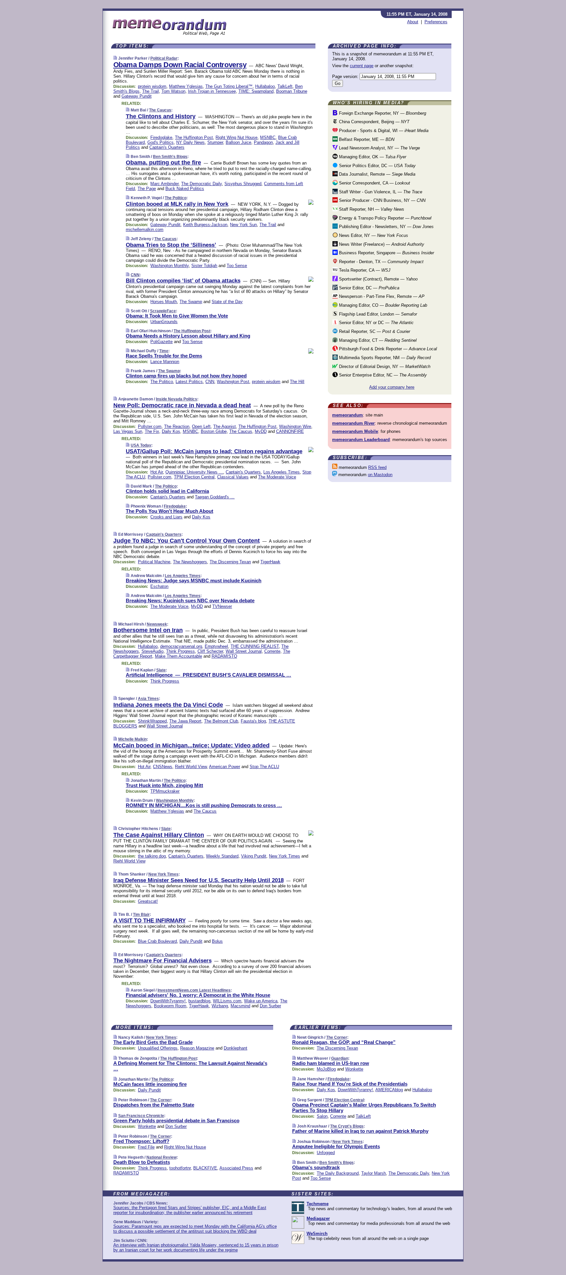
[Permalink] (115, 58)
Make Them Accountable (178, 656)
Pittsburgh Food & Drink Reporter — (387, 348)
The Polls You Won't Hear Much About (169, 511)
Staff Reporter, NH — (371, 209)
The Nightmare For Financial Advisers (162, 960)
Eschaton (159, 586)
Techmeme (318, 1203)
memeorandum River (353, 423)
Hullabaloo (265, 86)
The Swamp (190, 301)
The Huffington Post (194, 137)
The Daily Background (338, 1173)
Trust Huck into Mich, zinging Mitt (164, 785)
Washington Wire (295, 426)
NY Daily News (190, 142)
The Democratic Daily (201, 183)
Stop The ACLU (264, 766)
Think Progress (180, 651)
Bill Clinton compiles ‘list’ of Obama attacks (183, 281)
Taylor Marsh (373, 1173)
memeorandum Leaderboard (361, 439)
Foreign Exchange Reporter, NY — (382, 113)
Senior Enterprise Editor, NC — (382, 375)
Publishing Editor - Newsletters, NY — (386, 226)
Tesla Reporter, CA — (364, 270)
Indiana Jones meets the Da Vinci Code (168, 705)
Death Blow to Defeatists (141, 1162)
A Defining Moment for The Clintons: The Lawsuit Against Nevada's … (190, 1066)
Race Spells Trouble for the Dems (164, 355)
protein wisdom (152, 86)
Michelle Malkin (132, 739)
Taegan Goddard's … (215, 496)
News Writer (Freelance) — (381, 244)
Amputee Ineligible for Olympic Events (336, 1146)
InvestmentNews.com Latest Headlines (194, 990)
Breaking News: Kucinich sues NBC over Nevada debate (190, 600)
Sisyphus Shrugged (242, 183)
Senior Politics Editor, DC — (377, 165)
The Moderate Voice (277, 476)
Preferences (435, 21)
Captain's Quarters (166, 147)
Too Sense (237, 265)
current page (361, 65)
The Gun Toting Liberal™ (229, 86)
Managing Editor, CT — (377, 340)
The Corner (160, 1100)
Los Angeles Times (281, 472)
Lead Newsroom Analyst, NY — (379, 147)
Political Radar (164, 58)
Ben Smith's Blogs (170, 157)
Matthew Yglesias (186, 86)
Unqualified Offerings (158, 1048)
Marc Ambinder (164, 183)
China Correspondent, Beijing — (373, 121)
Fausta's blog (253, 721)
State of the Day (227, 301)
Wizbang (220, 1005)
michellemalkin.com (144, 229)
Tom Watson (173, 91)
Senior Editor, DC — (368, 287)
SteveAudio (152, 651)
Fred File (146, 1147)
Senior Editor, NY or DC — (376, 322)
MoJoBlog (326, 1069)
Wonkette (147, 1126)
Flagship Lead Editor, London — (377, 314)
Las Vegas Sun (127, 431)
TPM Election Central (194, 476)
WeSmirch (317, 1233)
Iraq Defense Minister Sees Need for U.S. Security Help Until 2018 (198, 880)
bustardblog (199, 1000)
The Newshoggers (190, 561)
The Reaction (176, 426)
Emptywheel (216, 646)
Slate (161, 670)
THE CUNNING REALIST (255, 646)
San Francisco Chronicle (141, 1116)
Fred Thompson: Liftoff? (141, 1141)
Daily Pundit (190, 941)
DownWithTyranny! (168, 1000)
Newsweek (157, 624)
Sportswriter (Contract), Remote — (378, 279)
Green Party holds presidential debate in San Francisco (176, 1120)
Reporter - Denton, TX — (381, 261)
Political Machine (154, 561)
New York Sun (243, 224)
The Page (147, 188)
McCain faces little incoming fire (150, 1084)
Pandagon (263, 142)
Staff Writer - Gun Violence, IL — (380, 191)
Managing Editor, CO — (382, 305)
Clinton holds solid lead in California (167, 491)
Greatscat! (148, 901)
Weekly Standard (222, 856)
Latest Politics (189, 381)
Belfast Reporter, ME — (366, 139)
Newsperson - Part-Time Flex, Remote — (381, 296)
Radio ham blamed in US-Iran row (330, 1063)
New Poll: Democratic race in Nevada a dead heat (182, 405)
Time (163, 351)
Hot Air (156, 472)
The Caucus (160, 110)
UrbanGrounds (164, 321)
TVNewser (222, 606)
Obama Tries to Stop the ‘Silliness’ (171, 245)
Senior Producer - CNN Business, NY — (381, 200)
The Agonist (224, 426)
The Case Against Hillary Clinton (158, 835)
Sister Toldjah (204, 265)
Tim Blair (141, 915)
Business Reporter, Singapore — (386, 252)
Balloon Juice (238, 142)
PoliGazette (161, 341)
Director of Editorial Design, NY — (384, 366)
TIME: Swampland (256, 91)
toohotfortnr (180, 1168)
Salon (322, 1116)
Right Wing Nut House (236, 137)
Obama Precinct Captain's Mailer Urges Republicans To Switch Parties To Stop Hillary (364, 1107)
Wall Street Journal (244, 651)
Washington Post (233, 381)
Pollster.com (149, 426)
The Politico (175, 198)
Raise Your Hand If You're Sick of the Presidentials (349, 1084)
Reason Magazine (197, 1048)
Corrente (272, 651)
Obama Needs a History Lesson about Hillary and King (188, 335)
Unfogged (326, 1152)
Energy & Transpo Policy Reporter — (384, 218)
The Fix (152, 431)
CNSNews (162, 766)
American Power (224, 766)
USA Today (141, 445)
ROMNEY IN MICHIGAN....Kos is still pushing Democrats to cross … (204, 805)
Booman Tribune (291, 91)
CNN (135, 275)
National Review (161, 1157)
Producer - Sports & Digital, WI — (383, 130)
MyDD (261, 431)
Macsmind (240, 1005)
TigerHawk (270, 561)
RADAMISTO (224, 656)
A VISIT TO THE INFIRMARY (149, 921)
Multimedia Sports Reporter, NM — (384, 357)
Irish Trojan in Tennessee (212, 91)
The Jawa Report (185, 721)
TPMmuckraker (164, 791)
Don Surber (270, 1005)
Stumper (215, 142)
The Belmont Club (221, 721)
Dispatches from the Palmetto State (153, 1105)
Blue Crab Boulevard (157, 941)
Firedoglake (161, 137)
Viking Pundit (253, 856)
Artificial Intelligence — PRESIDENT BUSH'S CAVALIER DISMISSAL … (208, 675)
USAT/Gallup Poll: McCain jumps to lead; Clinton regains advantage (214, 451)
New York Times (284, 856)
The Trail (150, 91)
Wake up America (260, 1000)
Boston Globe (214, 431)
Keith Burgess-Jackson (205, 224)
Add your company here (391, 387)
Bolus (217, 941)
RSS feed (377, 467)
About (412, 21)
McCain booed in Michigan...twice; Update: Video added (191, 745)
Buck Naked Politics (184, 188)
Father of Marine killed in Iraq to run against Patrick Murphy (360, 1131)
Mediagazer (318, 1218)
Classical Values (233, 476)
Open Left (201, 426)
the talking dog (152, 856)
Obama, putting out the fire (163, 162)
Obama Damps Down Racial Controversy (180, 65)
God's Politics (160, 142)
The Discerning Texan (230, 561)
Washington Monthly (169, 265)
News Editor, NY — (373, 235)
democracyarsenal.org (181, 646)
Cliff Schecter (210, 651)
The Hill (297, 381)
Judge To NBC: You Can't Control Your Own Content (186, 540)
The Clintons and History (161, 116)
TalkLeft (284, 86)
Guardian (339, 1058)
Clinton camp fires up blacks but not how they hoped (186, 375)
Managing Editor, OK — (372, 156)
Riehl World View (191, 766)
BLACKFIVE (205, 1168)
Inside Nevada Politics (176, 399)
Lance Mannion (164, 361)
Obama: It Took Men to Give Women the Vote (177, 316)
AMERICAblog (389, 1089)
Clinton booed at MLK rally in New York (177, 204)
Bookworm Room (170, 1005)
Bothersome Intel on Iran (148, 630)
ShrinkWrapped (152, 721)
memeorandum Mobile (355, 431)
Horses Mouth (163, 301)
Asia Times (148, 699)
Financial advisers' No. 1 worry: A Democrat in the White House (198, 995)
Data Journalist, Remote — (376, 174)
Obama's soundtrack (316, 1167)
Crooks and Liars (166, 516)
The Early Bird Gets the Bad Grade (153, 1042)
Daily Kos (171, 431)
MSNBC (267, 137)
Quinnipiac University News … (194, 472)
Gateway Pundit (137, 96)
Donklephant (235, 1048)
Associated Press (236, 1168)
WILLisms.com (227, 1000)
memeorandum (347, 415)
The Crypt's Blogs (347, 1126)
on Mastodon (380, 474)
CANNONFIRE (290, 431)
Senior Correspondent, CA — (374, 183)
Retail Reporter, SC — (374, 331)
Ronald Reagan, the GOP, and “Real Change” (344, 1042)
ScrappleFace (163, 311)
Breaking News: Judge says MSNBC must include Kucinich (193, 580)
